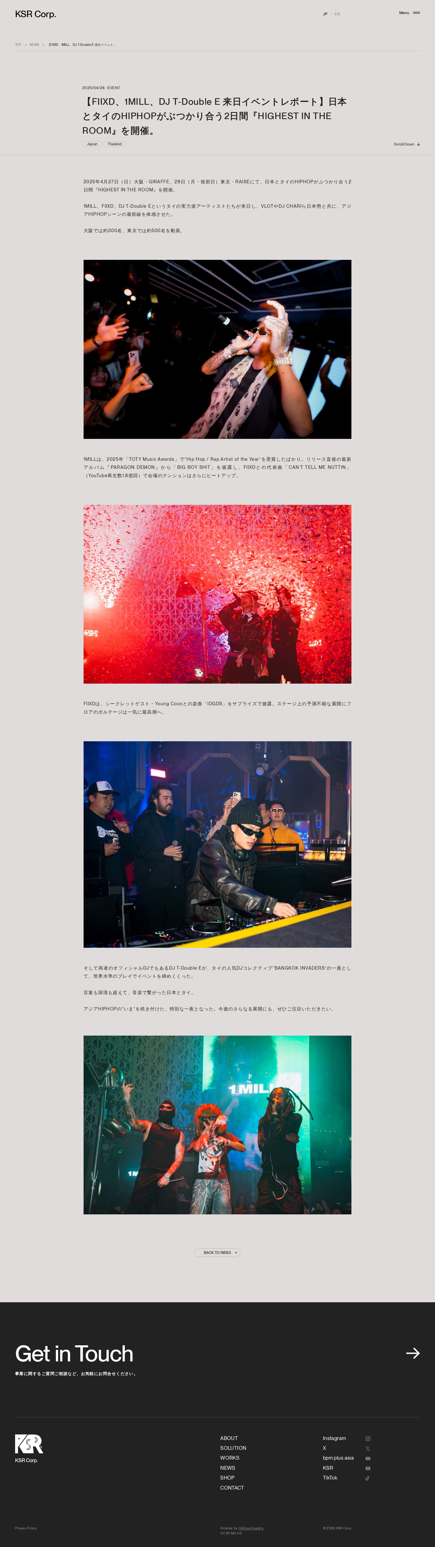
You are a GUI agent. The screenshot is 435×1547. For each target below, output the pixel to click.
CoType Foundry (251, 1528)
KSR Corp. (35, 14)
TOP (18, 45)
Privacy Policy (26, 1528)
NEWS (34, 45)
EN (337, 14)
